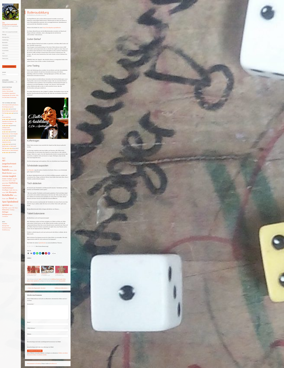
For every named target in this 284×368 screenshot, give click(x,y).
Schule (31, 280)
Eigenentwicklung (5, 180)
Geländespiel (6, 185)
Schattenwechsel (6, 89)
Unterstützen (5, 45)
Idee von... (15, 190)
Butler (64, 279)
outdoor (15, 195)
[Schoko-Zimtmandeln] (33, 269)
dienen (28, 280)
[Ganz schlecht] (28, 246)
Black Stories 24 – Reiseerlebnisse (10, 150)
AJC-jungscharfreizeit (9, 162)
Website (29, 334)
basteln (5, 169)
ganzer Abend (5, 183)
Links (3, 53)
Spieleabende (42, 242)
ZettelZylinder (5, 216)
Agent (3, 158)
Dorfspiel (9, 178)
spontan (5, 205)
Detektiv (4, 178)
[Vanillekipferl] (47, 269)
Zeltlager (5, 212)
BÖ (45, 15)
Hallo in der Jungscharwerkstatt (9, 32)
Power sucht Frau (6, 117)
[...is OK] (31, 246)
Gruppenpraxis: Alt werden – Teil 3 (10, 95)
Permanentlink (62, 280)
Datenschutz (5, 58)
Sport (11, 205)
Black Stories (7, 173)
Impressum (5, 56)
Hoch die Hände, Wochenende (9, 97)
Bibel (15, 170)
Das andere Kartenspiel (7, 138)
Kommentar (30, 304)
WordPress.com (53, 363)
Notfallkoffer (5, 48)
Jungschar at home (6, 142)
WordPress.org (6, 230)
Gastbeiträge (5, 40)
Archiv (10, 166)
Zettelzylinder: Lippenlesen (8, 93)
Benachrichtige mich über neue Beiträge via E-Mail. (40, 347)
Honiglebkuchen (58, 273)
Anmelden (4, 223)
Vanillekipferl (44, 273)
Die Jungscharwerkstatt (9, 24)
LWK (7, 192)
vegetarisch (10, 207)
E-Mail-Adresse (31, 328)
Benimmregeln (59, 279)
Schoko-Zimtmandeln (31, 273)
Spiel (4, 201)
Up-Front (4, 207)
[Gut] (32, 246)
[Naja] (29, 246)
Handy (10, 190)
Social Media (5, 50)
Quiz (7, 198)
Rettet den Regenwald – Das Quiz (36, 288)
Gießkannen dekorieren (61, 288)
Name (29, 322)
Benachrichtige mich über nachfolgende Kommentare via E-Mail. (44, 341)
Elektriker (10, 180)
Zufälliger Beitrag (9, 66)
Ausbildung (53, 279)
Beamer (12, 170)
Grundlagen (5, 190)
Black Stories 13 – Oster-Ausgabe (10, 133)
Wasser (16, 207)
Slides (16, 198)
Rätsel (11, 198)
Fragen (14, 180)
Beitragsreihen (5, 37)
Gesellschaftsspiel (7, 188)
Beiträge (4, 34)
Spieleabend (36, 280)
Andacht (5, 166)
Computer (14, 173)
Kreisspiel (3, 192)
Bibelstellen (5, 42)
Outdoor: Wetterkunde (7, 91)
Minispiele (13, 192)
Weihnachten (5, 209)
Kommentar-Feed (6, 227)
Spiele (40, 279)
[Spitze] (34, 246)
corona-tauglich (9, 176)
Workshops (12, 209)
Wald (13, 207)
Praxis (3, 198)
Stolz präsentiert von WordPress (34, 363)
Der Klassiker (30, 170)
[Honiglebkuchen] (61, 269)
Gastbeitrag (13, 183)
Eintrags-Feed (5, 225)
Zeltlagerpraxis (7, 214)
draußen (15, 178)
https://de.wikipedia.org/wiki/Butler (52, 27)
